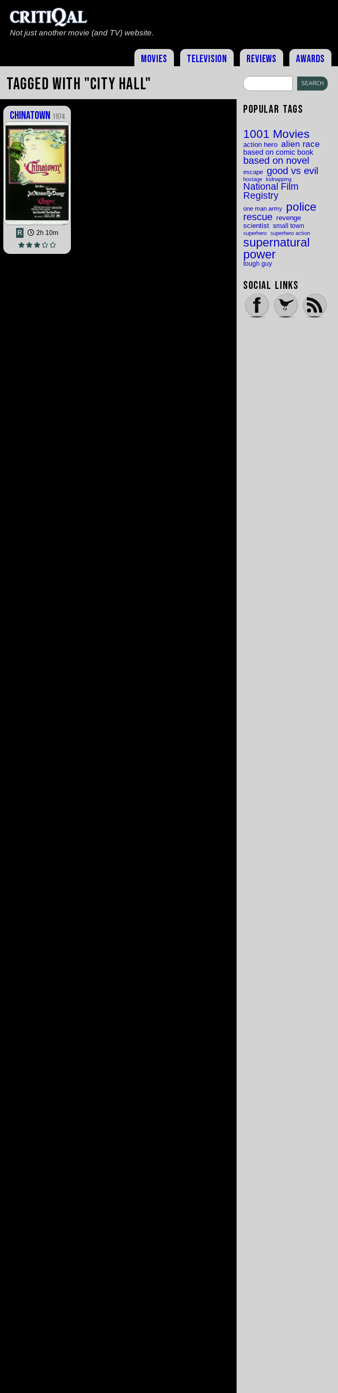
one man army (262, 209)
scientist (256, 225)
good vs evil (292, 171)
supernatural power (276, 248)
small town (288, 225)
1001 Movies (276, 134)
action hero (260, 144)
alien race (300, 144)
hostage (252, 179)
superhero (255, 233)
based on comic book (278, 152)
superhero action (290, 233)
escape (253, 172)
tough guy (257, 263)
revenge (288, 217)
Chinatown (37, 115)
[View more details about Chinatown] (37, 224)
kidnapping (278, 179)
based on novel (276, 161)
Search (312, 83)
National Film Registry (270, 191)
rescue (257, 217)
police (301, 206)
